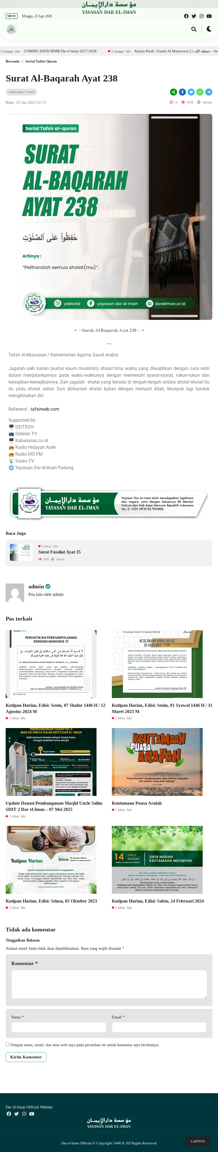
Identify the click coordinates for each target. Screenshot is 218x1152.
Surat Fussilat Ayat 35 (59, 552)
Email (118, 1017)
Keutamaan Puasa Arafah (137, 803)
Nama (17, 1017)
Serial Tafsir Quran (41, 61)
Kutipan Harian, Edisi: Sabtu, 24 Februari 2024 (158, 901)
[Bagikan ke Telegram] (208, 92)
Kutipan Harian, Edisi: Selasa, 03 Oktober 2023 (52, 901)
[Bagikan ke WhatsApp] (200, 92)
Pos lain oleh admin (46, 594)
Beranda (13, 61)
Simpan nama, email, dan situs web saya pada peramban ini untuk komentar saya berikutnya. (85, 1045)
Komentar (24, 963)
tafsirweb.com (45, 409)
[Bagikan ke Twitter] (191, 92)
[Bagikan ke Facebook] (182, 92)
